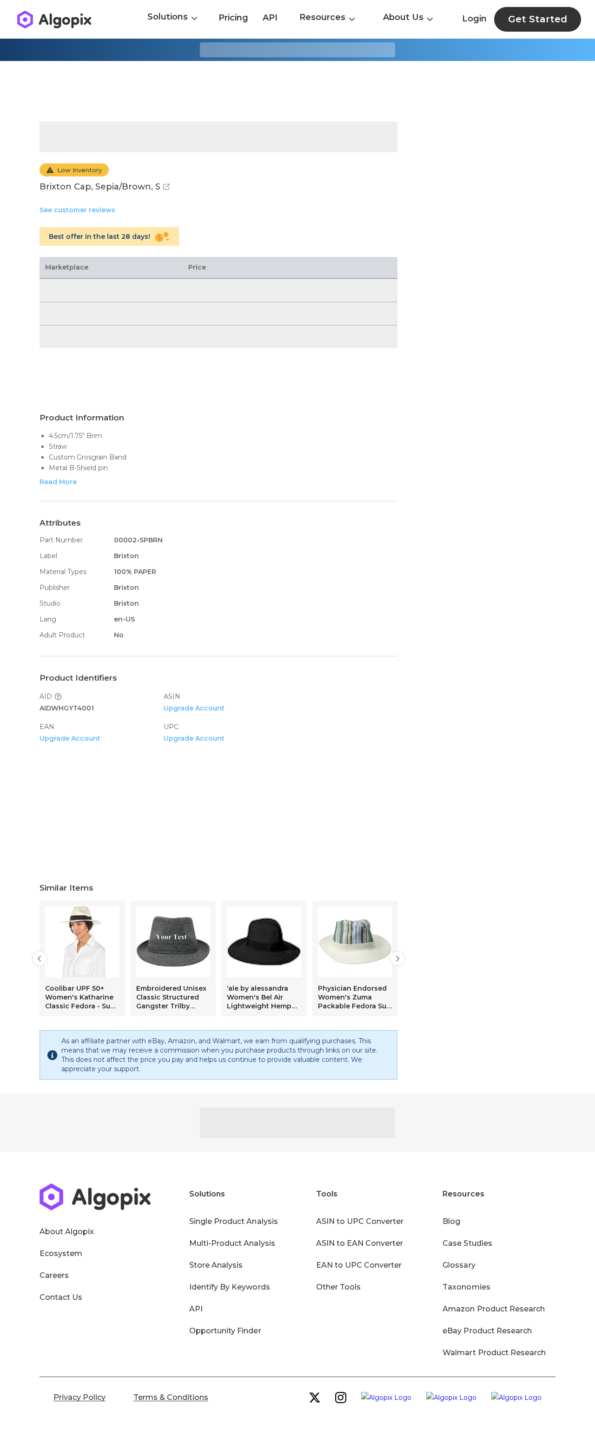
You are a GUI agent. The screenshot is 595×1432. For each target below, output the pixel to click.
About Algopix (67, 1231)
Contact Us (61, 1297)
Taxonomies (466, 1287)
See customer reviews (77, 210)
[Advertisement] (297, 91)
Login (474, 19)
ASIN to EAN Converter (359, 1243)
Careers (54, 1275)
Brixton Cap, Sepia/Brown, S (100, 187)
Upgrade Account (194, 708)
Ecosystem (61, 1253)
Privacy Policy (79, 1397)
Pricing (233, 18)
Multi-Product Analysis (232, 1243)
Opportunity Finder (225, 1330)
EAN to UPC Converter (359, 1265)
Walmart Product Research (494, 1352)
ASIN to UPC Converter (360, 1221)
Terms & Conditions (170, 1397)
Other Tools (338, 1287)
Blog (451, 1221)
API (270, 18)
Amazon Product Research (494, 1308)
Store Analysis (216, 1265)
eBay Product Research (487, 1330)
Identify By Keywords (229, 1287)
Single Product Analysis (233, 1221)
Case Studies (467, 1243)
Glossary (459, 1265)
